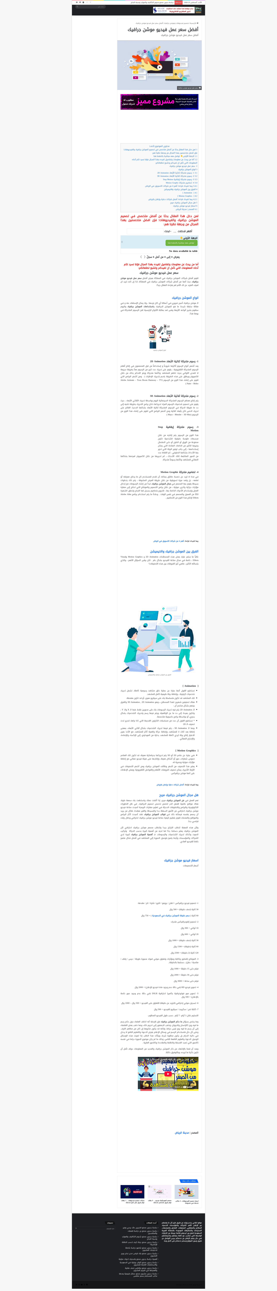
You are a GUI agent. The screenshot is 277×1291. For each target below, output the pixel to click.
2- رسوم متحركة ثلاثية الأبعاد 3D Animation (177, 176)
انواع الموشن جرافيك (187, 169)
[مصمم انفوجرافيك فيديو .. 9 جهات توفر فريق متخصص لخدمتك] (159, 1191)
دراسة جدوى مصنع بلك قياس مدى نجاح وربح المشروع (139, 1254)
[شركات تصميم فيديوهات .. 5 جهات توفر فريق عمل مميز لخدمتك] (132, 1191)
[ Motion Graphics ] (187, 196)
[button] (122, 242)
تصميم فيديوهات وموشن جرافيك (176, 23)
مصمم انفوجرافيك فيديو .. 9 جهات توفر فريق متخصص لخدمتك (159, 1201)
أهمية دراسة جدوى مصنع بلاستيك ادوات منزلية (138, 1259)
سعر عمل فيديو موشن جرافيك (183, 166)
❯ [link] (141, 256)
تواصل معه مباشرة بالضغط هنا (181, 243)
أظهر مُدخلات (185, 231)
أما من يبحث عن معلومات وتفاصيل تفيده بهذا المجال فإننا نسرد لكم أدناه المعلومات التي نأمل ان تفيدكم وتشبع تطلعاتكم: (164, 161)
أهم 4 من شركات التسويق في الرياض (168, 541)
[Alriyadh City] (177, 10)
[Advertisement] (159, 127)
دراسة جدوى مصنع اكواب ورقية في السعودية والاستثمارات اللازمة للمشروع (138, 1263)
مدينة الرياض (182, 1132)
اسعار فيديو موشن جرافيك (185, 206)
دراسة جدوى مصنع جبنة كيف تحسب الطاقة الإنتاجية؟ (139, 1243)
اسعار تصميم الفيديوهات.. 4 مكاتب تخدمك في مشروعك (186, 1202)
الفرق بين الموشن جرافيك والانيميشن (180, 189)
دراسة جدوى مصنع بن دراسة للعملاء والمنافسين (142, 1232)
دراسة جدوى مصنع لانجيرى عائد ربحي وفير (140, 1227)
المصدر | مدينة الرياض (186, 209)
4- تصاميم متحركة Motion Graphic (181, 183)
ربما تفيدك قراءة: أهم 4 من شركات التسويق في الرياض (171, 186)
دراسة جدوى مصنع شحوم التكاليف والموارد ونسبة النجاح (139, 1238)
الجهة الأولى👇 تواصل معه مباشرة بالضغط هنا (175, 156)
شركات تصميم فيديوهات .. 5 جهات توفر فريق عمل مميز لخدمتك (132, 1201)
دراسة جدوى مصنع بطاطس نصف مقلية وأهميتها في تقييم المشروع (141, 1269)
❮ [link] (145, 256)
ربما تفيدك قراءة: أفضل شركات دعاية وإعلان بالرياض (172, 199)
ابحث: (167, 231)
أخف (152, 146)
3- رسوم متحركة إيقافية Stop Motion (180, 179)
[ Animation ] (190, 193)
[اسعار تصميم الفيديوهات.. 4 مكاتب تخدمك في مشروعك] (186, 1192)
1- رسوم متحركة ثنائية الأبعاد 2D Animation (177, 173)
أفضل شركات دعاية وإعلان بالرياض (170, 784)
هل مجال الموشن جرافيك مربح (183, 202)
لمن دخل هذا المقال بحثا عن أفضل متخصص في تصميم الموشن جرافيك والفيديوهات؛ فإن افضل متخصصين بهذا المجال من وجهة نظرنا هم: (160, 151)
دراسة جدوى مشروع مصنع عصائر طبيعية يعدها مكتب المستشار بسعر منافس (138, 1275)
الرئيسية (193, 23)
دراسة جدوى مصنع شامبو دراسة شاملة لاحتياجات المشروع (141, 1249)
